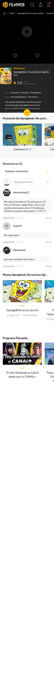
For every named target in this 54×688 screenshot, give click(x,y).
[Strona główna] (4, 13)
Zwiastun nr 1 (22, 149)
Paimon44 (19, 250)
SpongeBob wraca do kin (22, 310)
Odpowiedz (9, 218)
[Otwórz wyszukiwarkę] (32, 4)
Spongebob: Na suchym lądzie (30, 13)
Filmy (11, 13)
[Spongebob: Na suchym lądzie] (5, 76)
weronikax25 (21, 192)
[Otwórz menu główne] (48, 4)
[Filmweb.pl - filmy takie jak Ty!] (13, 5)
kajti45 (17, 225)
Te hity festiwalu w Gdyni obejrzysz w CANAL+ (22, 374)
